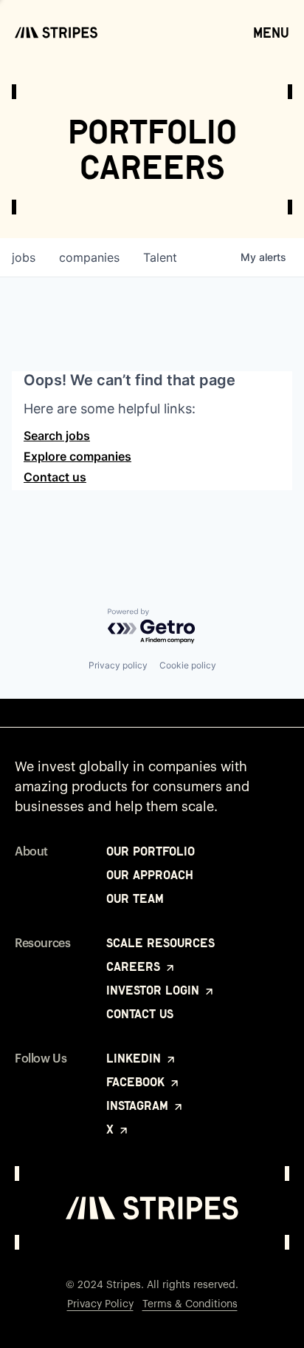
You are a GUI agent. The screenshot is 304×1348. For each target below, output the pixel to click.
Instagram (139, 1105)
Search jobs (57, 435)
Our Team (135, 898)
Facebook (137, 1081)
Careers (135, 966)
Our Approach (149, 874)
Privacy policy (118, 665)
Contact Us (139, 1013)
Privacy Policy (100, 1304)
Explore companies (77, 456)
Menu (271, 32)
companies (89, 257)
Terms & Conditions (190, 1304)
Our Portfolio (150, 851)
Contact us (55, 477)
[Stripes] (56, 32)
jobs (23, 257)
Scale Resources (160, 942)
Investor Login (154, 990)
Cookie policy (187, 665)
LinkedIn (135, 1058)
